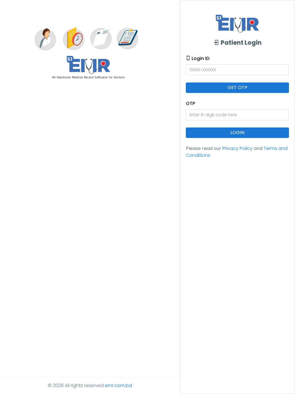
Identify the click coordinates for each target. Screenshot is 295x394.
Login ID (199, 58)
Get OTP (237, 87)
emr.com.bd (118, 385)
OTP (190, 103)
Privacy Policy (237, 148)
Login (237, 132)
